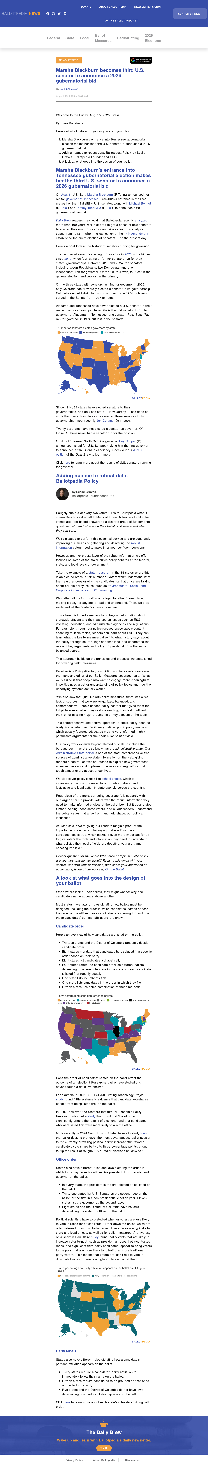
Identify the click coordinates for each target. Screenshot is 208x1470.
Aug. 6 (66, 194)
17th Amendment (136, 233)
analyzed (141, 220)
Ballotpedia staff (69, 89)
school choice (111, 778)
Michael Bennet (139, 203)
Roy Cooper (127, 441)
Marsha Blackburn (99, 194)
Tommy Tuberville (88, 207)
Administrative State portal (75, 753)
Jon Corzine (105, 420)
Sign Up (104, 1448)
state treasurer (99, 572)
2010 (67, 258)
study (60, 1099)
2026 (128, 254)
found (143, 1133)
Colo (63, 207)
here (67, 462)
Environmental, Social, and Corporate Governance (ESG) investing (101, 587)
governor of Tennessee (82, 199)
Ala (108, 207)
